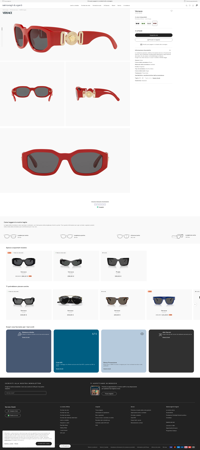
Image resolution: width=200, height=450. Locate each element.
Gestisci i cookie (8, 443)
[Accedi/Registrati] (193, 5)
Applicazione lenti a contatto (138, 412)
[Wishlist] (189, 5)
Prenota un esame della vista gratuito (141, 410)
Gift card (62, 433)
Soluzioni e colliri (64, 423)
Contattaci (169, 417)
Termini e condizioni (92, 447)
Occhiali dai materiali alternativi (68, 417)
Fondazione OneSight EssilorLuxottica (176, 415)
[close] (171, 11)
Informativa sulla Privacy (143, 447)
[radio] (137, 23)
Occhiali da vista (64, 412)
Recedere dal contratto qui (102, 420)
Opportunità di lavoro (172, 428)
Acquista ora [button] (154, 35)
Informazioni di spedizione (102, 412)
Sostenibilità (169, 412)
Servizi (119, 5)
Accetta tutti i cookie (43, 443)
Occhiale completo (136, 415)
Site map (165, 447)
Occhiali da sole (64, 410)
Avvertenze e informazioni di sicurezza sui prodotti (123, 447)
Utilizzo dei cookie (155, 447)
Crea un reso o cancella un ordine (104, 417)
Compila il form (14, 411)
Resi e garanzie (99, 415)
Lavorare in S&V (170, 425)
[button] (196, 5)
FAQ (96, 425)
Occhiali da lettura (65, 415)
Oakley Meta (63, 428)
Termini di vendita (104, 447)
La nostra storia (170, 410)
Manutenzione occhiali (137, 423)
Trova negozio (7, 1)
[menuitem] (74, 5)
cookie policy (7, 440)
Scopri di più (156, 78)
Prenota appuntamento (192, 1)
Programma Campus (171, 430)
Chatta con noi (14, 415)
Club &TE (133, 417)
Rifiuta (16, 443)
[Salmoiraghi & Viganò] (12, 5)
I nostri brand (63, 430)
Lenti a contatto (64, 420)
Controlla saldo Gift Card (102, 423)
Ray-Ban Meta (64, 425)
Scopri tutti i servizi (136, 420)
